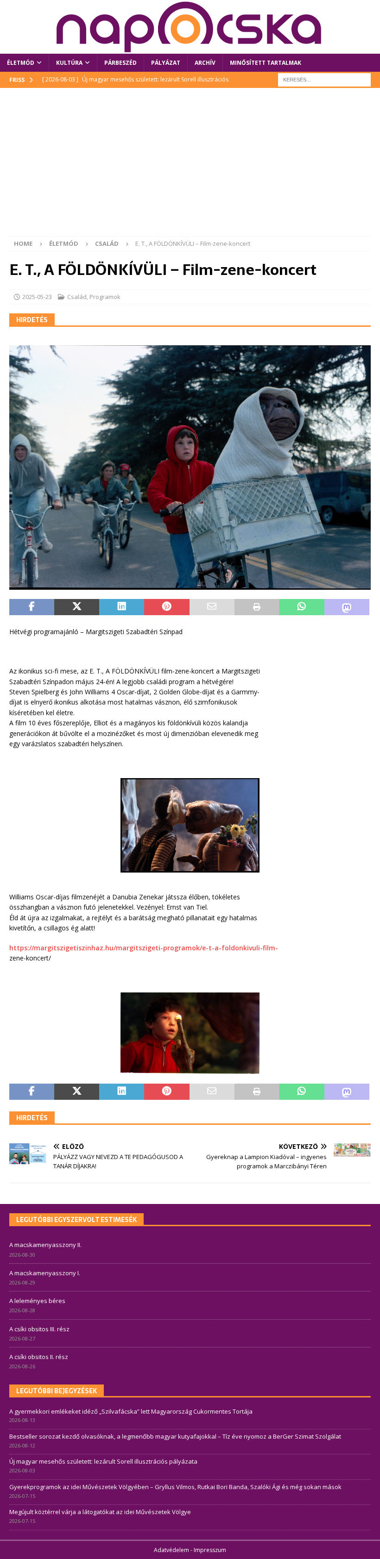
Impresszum (210, 1550)
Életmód (20, 63)
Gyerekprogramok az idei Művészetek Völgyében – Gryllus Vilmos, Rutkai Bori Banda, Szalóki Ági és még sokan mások (175, 1487)
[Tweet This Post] (76, 607)
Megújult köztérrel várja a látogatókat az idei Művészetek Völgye (100, 1512)
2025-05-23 (37, 297)
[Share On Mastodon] (346, 607)
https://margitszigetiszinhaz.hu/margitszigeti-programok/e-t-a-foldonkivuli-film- (143, 947)
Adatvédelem (171, 1550)
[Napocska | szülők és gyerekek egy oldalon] (190, 27)
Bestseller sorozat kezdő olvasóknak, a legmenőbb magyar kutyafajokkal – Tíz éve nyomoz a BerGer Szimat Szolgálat (175, 1436)
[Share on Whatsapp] (301, 607)
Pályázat (165, 63)
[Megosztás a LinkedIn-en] (121, 607)
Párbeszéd (120, 63)
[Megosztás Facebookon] (31, 607)
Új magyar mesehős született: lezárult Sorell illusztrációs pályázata (103, 1461)
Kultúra (69, 63)
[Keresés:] (324, 79)
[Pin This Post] (166, 607)
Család (77, 297)
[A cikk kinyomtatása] (256, 607)
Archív (205, 63)
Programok (104, 297)
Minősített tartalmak (265, 63)
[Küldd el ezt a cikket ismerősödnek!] (212, 607)
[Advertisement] (190, 166)
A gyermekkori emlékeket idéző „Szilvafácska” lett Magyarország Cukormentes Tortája (131, 1411)
